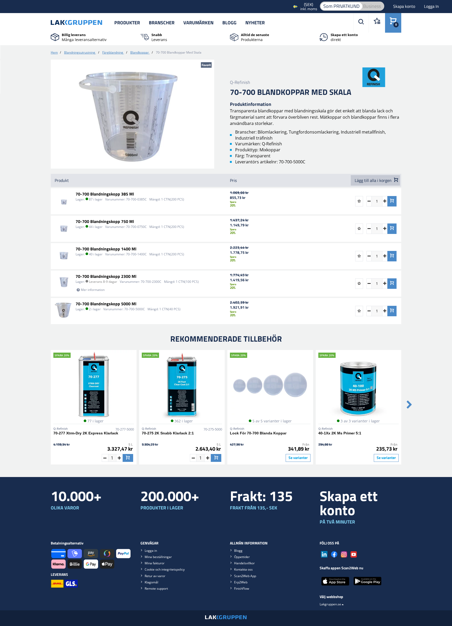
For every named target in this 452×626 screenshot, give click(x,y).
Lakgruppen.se (330, 604)
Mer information (93, 290)
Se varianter (298, 457)
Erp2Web (240, 582)
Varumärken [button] (198, 22)
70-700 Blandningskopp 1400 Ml (106, 249)
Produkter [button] (127, 22)
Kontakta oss (243, 569)
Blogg (229, 22)
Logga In (431, 6)
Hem (54, 52)
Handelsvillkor (244, 563)
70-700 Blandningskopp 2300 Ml (106, 276)
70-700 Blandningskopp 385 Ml (105, 194)
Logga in (151, 550)
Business (372, 6)
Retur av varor (155, 576)
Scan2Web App (245, 576)
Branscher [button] (161, 22)
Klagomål (151, 582)
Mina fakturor (155, 563)
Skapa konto (404, 6)
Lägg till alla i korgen (374, 180)
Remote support (156, 588)
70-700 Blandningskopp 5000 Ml (106, 304)
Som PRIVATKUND (341, 6)
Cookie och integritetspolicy (165, 569)
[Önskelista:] (377, 23)
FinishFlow (241, 588)
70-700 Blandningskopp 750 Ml (105, 221)
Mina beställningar (158, 557)
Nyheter (255, 22)
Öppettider (242, 557)
